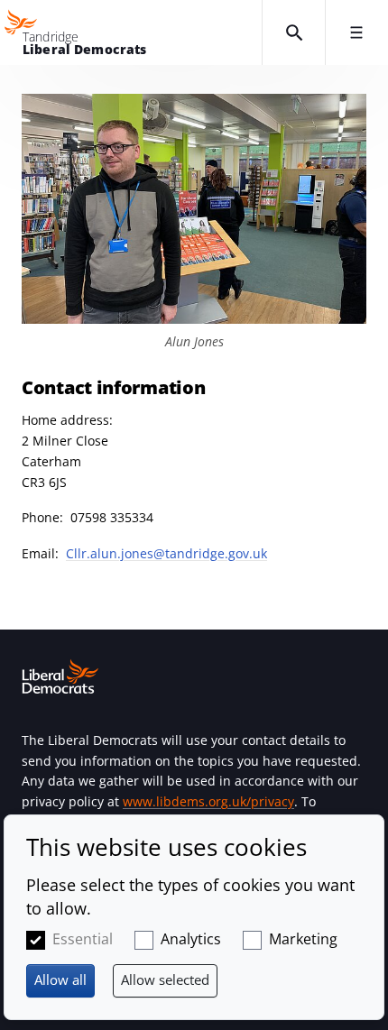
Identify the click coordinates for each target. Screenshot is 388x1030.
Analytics (191, 939)
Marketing (303, 939)
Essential (82, 939)
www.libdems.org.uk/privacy (208, 801)
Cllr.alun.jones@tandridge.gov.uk (166, 553)
